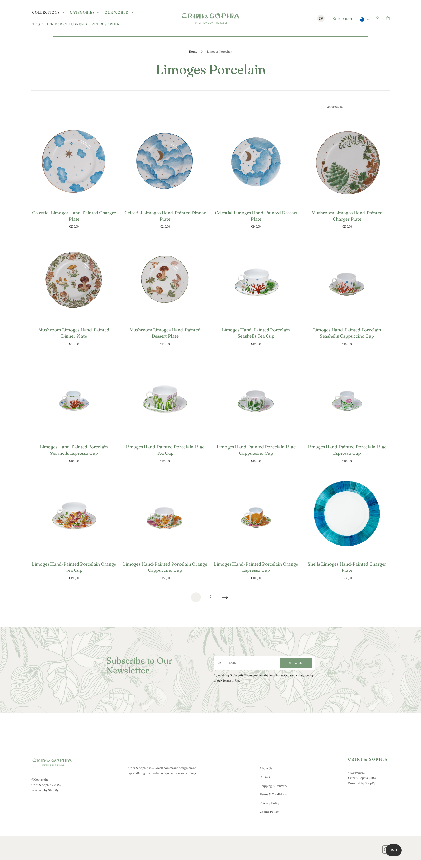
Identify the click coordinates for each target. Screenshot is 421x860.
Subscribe (296, 663)
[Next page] (225, 597)
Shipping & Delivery (273, 786)
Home (193, 51)
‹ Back (393, 850)
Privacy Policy (270, 803)
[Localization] (364, 19)
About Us (266, 768)
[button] (342, 18)
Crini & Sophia (41, 785)
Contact (265, 777)
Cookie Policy (269, 811)
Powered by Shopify (45, 790)
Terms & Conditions (273, 794)
